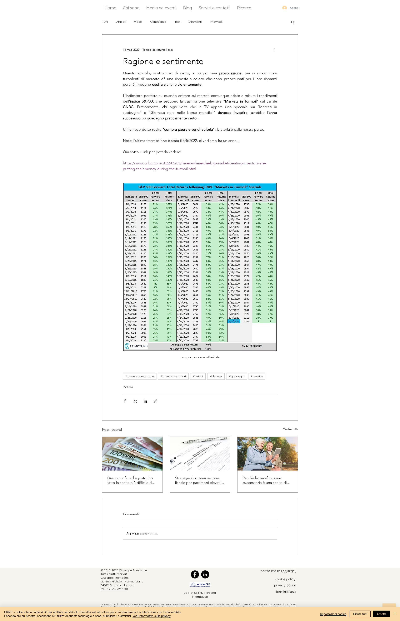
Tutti (105, 22)
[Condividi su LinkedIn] (145, 401)
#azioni (198, 376)
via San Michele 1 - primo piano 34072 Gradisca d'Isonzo (122, 583)
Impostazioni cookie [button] (333, 614)
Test (177, 22)
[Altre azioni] (274, 49)
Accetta (381, 614)
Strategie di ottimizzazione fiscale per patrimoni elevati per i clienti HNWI (197, 480)
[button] (293, 22)
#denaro (216, 376)
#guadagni (236, 376)
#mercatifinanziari (173, 376)
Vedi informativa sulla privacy (151, 616)
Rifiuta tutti (360, 614)
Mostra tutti (290, 429)
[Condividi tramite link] (156, 401)
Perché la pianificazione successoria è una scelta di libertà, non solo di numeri (264, 480)
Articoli (121, 22)
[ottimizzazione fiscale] (200, 454)
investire (256, 376)
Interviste (216, 22)
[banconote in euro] (132, 454)
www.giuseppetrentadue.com (146, 604)
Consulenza (158, 22)
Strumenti (195, 22)
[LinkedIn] (205, 574)
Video (138, 22)
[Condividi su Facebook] (125, 401)
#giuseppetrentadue (140, 376)
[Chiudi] (395, 614)
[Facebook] (195, 574)
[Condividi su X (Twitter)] (135, 401)
